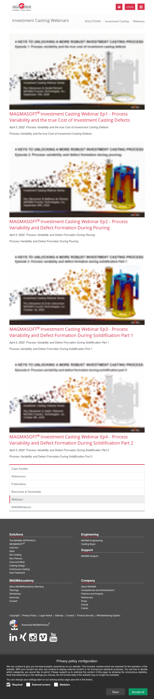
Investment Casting (117, 21)
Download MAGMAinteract (36, 624)
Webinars (139, 21)
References (18, 476)
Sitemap (59, 615)
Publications (18, 484)
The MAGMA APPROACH (22, 540)
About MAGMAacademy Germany (26, 586)
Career (84, 608)
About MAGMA (88, 586)
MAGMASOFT (17, 543)
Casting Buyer (88, 543)
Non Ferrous (15, 558)
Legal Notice (45, 615)
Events (84, 604)
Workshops (15, 593)
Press (84, 600)
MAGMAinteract (21, 507)
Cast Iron (14, 547)
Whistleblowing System (108, 615)
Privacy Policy (29, 615)
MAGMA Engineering (92, 540)
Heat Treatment (17, 572)
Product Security (85, 615)
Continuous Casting (19, 569)
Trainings (14, 590)
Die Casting (15, 554)
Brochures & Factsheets (26, 492)
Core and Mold (17, 561)
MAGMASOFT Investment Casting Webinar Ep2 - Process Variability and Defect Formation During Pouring (68, 224)
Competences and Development (97, 590)
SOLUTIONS (93, 21)
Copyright (14, 615)
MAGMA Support (89, 555)
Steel (12, 551)
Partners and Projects (92, 593)
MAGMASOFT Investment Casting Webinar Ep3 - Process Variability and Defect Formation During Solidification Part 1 (71, 332)
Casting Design (17, 565)
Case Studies (19, 468)
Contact (13, 600)
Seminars (14, 597)
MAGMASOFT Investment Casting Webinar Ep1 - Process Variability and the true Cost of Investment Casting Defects (69, 117)
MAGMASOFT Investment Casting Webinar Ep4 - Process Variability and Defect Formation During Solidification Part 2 (71, 440)
